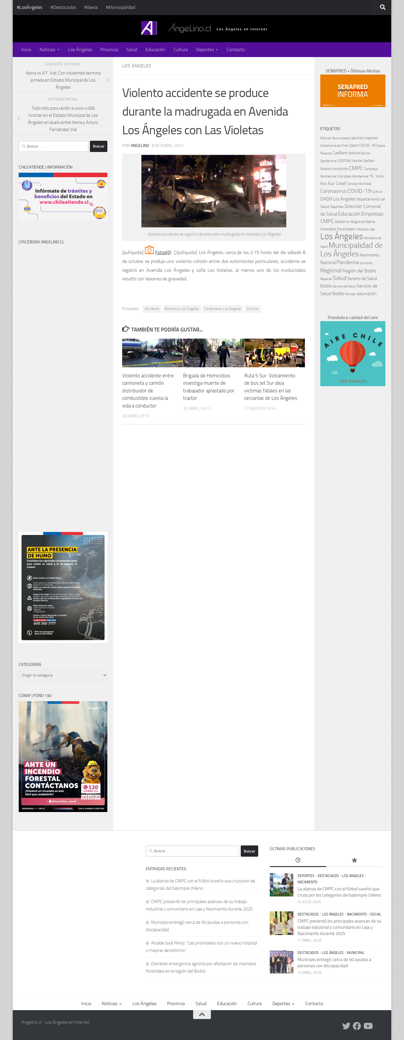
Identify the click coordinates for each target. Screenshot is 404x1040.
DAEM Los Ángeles (337, 199)
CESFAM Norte (349, 160)
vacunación (366, 293)
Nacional (328, 262)
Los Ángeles (80, 49)
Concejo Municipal (359, 184)
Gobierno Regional (350, 221)
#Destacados (63, 7)
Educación (155, 49)
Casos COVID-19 (362, 145)
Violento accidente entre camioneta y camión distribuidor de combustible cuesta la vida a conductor (148, 391)
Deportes (205, 49)
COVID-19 (359, 190)
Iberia (370, 221)
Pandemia (348, 262)
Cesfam (339, 153)
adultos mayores (364, 138)
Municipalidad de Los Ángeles (351, 249)
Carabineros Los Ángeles (222, 309)
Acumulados (341, 138)
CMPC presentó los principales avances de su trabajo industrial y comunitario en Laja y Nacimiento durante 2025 (339, 927)
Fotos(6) (163, 252)
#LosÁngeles (29, 7)
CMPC (356, 168)
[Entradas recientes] (298, 860)
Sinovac (350, 294)
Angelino (140, 145)
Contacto (236, 49)
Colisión (252, 309)
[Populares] (354, 860)
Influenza (362, 229)
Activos (325, 138)
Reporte (326, 278)
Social (375, 914)
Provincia (109, 49)
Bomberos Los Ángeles (182, 309)
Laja (371, 229)
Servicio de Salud (344, 286)
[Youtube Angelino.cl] (367, 1026)
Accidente (152, 309)
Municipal (355, 953)
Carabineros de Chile (334, 146)
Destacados (328, 876)
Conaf (341, 183)
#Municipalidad (120, 7)
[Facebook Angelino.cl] (357, 1026)
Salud (131, 49)
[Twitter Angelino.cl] (346, 1026)
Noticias (47, 49)
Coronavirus (333, 191)
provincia (366, 263)
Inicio (26, 49)
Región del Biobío (359, 271)
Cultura (181, 49)
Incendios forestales (337, 229)
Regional (331, 270)
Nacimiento (369, 255)
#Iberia (91, 7)
